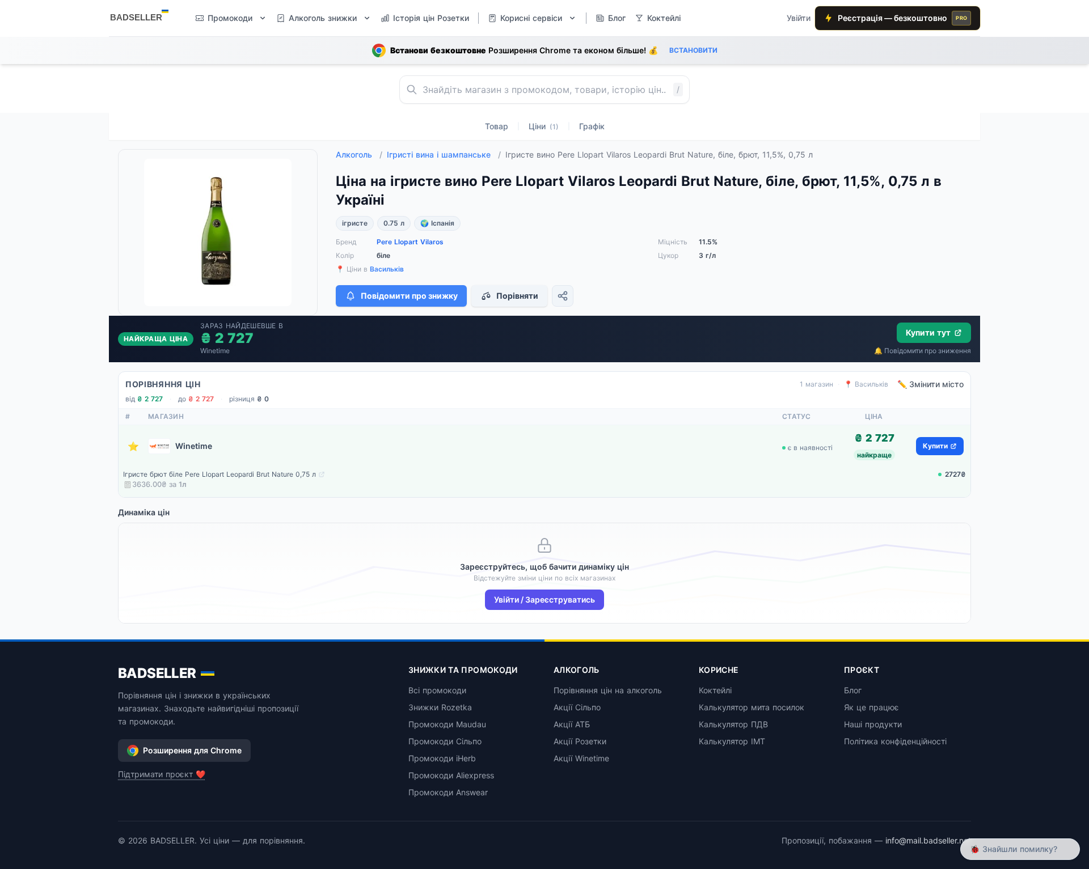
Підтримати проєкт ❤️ (161, 774)
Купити (935, 446)
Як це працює (871, 707)
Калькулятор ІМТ (732, 741)
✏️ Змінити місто (930, 384)
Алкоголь (359, 154)
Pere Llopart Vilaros (410, 242)
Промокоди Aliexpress (451, 775)
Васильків (387, 269)
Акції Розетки (580, 741)
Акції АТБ (572, 724)
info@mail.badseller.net (928, 840)
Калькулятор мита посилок (751, 707)
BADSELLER (157, 673)
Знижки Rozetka (440, 707)
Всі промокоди (437, 690)
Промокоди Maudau (447, 724)
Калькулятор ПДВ (733, 724)
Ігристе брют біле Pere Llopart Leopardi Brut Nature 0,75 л (219, 474)
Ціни (544, 126)
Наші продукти (873, 724)
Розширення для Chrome (192, 750)
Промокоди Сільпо (445, 741)
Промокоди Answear (448, 792)
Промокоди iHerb (442, 758)
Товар (496, 126)
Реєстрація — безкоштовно (902, 18)
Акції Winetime (581, 758)
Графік (592, 126)
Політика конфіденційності (895, 741)
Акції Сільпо (577, 707)
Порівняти (517, 295)
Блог (853, 690)
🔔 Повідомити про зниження (922, 350)
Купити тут (928, 332)
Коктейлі (715, 690)
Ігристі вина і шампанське (444, 154)
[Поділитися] (562, 296)
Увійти (799, 18)
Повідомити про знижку (409, 295)
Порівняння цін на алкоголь (608, 690)
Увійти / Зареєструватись (544, 599)
